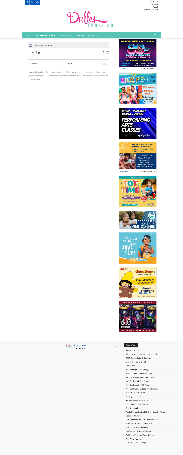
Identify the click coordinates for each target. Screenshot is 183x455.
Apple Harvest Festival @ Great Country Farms (145, 412)
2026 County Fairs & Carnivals (138, 358)
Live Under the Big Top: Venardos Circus (142, 420)
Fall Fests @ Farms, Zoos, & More (140, 435)
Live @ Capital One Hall (136, 362)
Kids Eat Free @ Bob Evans (137, 381)
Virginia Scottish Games (136, 443)
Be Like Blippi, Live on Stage (137, 369)
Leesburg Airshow (133, 416)
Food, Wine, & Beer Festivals (137, 404)
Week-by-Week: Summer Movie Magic (142, 354)
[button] (155, 35)
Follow (114, 347)
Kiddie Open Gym (133, 350)
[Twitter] (32, 2)
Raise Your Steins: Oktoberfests (139, 423)
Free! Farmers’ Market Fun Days (139, 373)
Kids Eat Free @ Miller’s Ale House (140, 377)
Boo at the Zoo (132, 366)
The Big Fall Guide (133, 396)
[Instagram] (37, 2)
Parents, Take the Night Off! (137, 400)
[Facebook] (27, 2)
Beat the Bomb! (132, 408)
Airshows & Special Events (137, 427)
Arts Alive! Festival (133, 439)
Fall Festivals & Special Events (138, 431)
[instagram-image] (73, 361)
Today (70, 64)
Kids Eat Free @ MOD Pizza (137, 385)
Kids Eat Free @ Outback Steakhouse (141, 389)
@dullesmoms (80, 345)
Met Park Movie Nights (135, 393)
